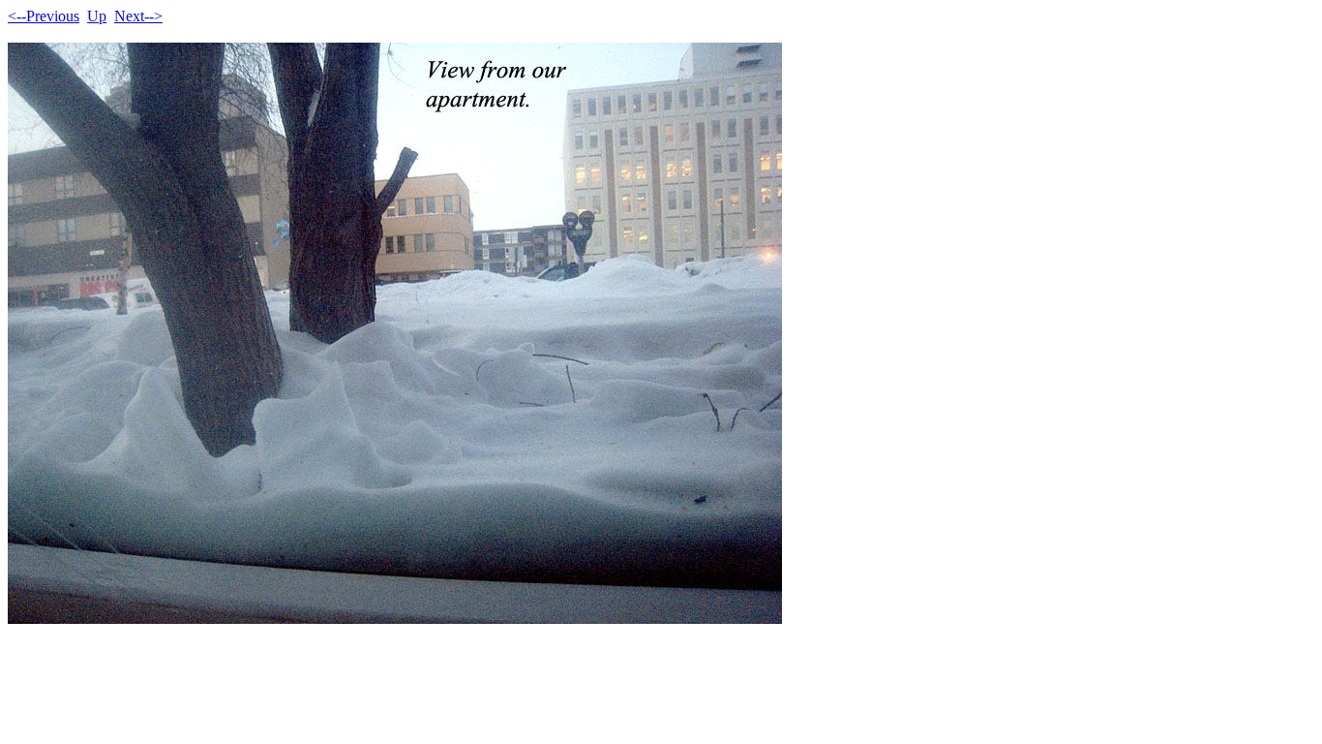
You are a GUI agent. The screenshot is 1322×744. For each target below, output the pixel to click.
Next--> (138, 16)
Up (96, 16)
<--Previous (43, 16)
